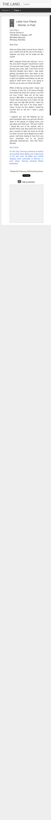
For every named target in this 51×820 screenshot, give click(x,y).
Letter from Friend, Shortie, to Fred (26, 23)
